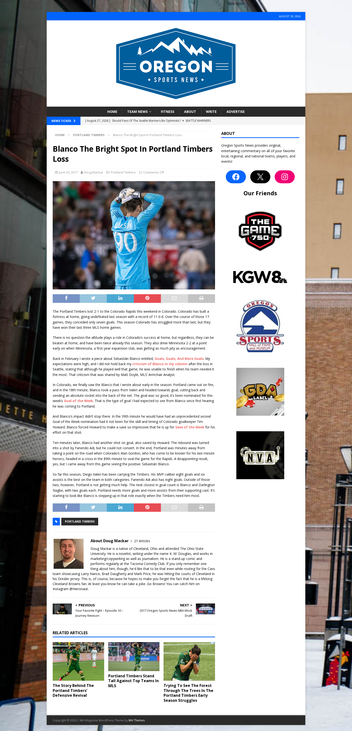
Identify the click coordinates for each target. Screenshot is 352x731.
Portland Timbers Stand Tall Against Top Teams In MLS (133, 681)
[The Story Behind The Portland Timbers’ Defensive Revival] (78, 661)
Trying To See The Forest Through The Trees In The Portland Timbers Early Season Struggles (188, 693)
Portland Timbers (123, 172)
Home (112, 111)
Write (211, 111)
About (190, 111)
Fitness (167, 111)
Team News (137, 111)
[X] (260, 176)
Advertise (236, 111)
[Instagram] (285, 176)
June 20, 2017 (68, 172)
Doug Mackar (93, 172)
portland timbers (80, 521)
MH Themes (137, 720)
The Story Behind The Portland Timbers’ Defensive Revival (73, 690)
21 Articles (142, 541)
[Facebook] (236, 176)
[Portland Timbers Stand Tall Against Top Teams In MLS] (134, 656)
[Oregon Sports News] (176, 104)
